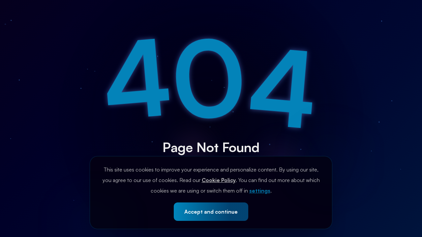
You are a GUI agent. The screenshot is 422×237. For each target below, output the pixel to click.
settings (259, 190)
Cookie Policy (219, 180)
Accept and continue (211, 211)
